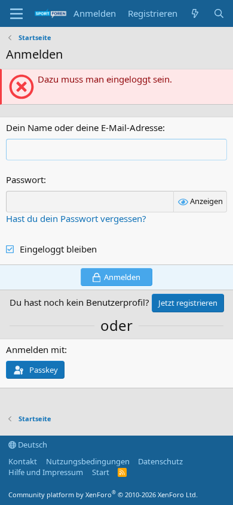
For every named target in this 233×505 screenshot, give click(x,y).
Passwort (25, 179)
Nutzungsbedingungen (88, 461)
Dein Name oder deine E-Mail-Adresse (84, 127)
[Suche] (219, 13)
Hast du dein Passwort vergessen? (76, 218)
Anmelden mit (35, 349)
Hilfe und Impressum (45, 472)
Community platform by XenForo (103, 494)
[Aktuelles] (195, 13)
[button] (16, 14)
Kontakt (22, 461)
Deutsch (31, 444)
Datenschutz (160, 461)
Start (100, 472)
